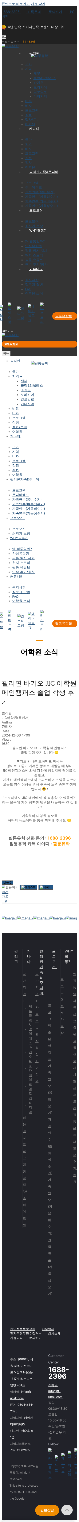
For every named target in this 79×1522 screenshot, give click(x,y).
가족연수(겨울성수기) (50, 1267)
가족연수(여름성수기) (50, 1146)
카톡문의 (33, 12)
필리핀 (16, 956)
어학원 (24, 1218)
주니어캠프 (49, 1045)
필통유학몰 (63, 316)
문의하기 (55, 12)
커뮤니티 (16, 1338)
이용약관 (48, 1329)
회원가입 (7, 330)
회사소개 (54, 1333)
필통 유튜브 (74, 1128)
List (4, 901)
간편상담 (47, 1510)
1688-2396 (11, 12)
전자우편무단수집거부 (26, 1333)
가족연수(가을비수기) (50, 1206)
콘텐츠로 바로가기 (16, 4)
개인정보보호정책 (22, 1329)
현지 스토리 (74, 1094)
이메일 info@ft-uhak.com (55, 1391)
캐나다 (29, 956)
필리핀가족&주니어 (41, 972)
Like (7, 882)
